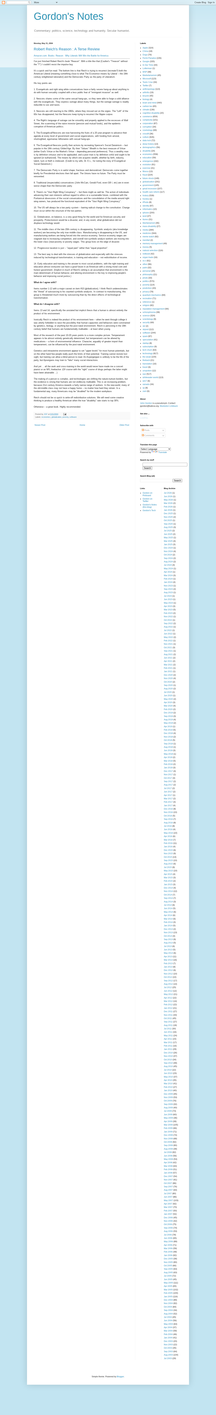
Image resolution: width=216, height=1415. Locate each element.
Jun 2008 (168, 1156)
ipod (145, 216)
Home (82, 425)
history (146, 195)
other (145, 264)
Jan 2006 (168, 1255)
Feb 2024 (168, 579)
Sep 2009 (168, 1104)
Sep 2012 (168, 980)
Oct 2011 (168, 1018)
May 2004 (168, 1324)
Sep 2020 (168, 685)
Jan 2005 (168, 1296)
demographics (149, 147)
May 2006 (168, 1241)
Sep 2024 (168, 558)
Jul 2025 (168, 530)
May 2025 (168, 537)
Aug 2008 (168, 1149)
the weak (147, 357)
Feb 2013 (168, 963)
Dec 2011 (168, 1011)
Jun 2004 (168, 1320)
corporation (148, 123)
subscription (148, 346)
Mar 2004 (168, 1331)
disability (147, 151)
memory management (153, 243)
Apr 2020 (168, 702)
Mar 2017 (168, 798)
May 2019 (168, 723)
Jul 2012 (168, 987)
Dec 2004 (168, 1300)
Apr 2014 (168, 915)
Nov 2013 (168, 932)
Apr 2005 (168, 1286)
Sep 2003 (168, 1351)
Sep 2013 (168, 939)
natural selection (150, 250)
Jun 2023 (168, 599)
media (145, 230)
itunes (145, 219)
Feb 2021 (168, 668)
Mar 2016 (168, 840)
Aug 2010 (168, 1066)
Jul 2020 (168, 692)
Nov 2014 (168, 891)
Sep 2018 (168, 744)
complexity (147, 120)
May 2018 (168, 754)
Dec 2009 (168, 1094)
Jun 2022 (168, 634)
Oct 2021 (168, 647)
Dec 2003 (168, 1341)
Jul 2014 (168, 905)
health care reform (151, 192)
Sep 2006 (168, 1228)
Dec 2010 (168, 1053)
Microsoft (147, 78)
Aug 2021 (168, 654)
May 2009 (168, 1118)
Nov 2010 (168, 1056)
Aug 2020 (168, 688)
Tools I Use (148, 82)
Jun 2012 (168, 991)
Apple (145, 48)
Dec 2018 (168, 733)
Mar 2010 (168, 1083)
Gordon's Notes (68, 16)
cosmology (148, 130)
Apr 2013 (168, 956)
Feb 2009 (168, 1128)
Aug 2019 (168, 719)
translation (147, 364)
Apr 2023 (168, 606)
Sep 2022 (168, 623)
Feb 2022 (168, 640)
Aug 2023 (168, 592)
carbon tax (147, 106)
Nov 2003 (168, 1344)
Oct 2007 (168, 1183)
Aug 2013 (168, 943)
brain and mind (149, 103)
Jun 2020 (168, 695)
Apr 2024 (168, 572)
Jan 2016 (168, 846)
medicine (147, 233)
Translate (162, 452)
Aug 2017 (168, 785)
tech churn (147, 350)
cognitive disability (151, 113)
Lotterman (147, 68)
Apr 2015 (168, 874)
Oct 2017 (168, 778)
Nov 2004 (168, 1303)
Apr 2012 (168, 998)
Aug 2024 (168, 561)
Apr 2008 (168, 1162)
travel (145, 367)
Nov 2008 (168, 1138)
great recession (150, 188)
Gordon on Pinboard (147, 494)
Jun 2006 (168, 1238)
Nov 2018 (168, 737)
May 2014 (168, 912)
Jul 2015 (168, 867)
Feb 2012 (168, 1004)
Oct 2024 (168, 555)
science (146, 315)
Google (146, 61)
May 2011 (168, 1035)
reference (147, 302)
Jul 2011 (168, 1028)
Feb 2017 (168, 802)
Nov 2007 (168, 1180)
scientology (148, 319)
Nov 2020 (168, 678)
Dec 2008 (168, 1135)
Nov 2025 (168, 517)
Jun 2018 (168, 750)
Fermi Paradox (149, 58)
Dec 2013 (168, 929)
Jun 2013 (168, 949)
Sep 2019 (168, 716)
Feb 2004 (168, 1334)
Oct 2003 (168, 1348)
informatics (148, 209)
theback (146, 360)
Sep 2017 (168, 781)
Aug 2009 (168, 1107)
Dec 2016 (168, 809)
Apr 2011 (168, 1039)
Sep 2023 (168, 589)
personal (147, 271)
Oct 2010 (168, 1059)
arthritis (146, 92)
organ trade (148, 257)
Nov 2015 (168, 853)
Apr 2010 (168, 1080)
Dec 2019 (168, 713)
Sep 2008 (168, 1145)
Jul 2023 (168, 596)
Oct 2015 (168, 857)
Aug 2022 (168, 627)
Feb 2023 (168, 613)
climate (146, 109)
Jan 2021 (168, 671)
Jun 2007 (168, 1197)
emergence (148, 161)
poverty (65, 417)
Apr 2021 (168, 661)
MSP (145, 72)
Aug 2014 (168, 902)
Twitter (145, 85)
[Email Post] (64, 414)
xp (144, 388)
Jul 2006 (168, 1235)
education (147, 157)
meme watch (148, 236)
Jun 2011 (168, 1032)
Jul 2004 (168, 1317)
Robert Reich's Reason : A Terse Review (67, 49)
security (146, 322)
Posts (147, 430)
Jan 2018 (168, 767)
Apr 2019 (168, 726)
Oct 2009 (168, 1101)
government (148, 185)
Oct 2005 (168, 1265)
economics (46, 417)
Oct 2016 (168, 816)
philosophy (148, 274)
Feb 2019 (168, 730)
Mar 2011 (168, 1042)
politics (146, 281)
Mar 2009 (168, 1125)
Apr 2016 (168, 836)
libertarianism (149, 223)
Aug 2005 (168, 1272)
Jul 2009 (168, 1111)
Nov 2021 (168, 644)
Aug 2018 (168, 747)
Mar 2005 (168, 1290)
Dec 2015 (168, 850)
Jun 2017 (168, 792)
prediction (147, 288)
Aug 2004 (168, 1314)
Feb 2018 (168, 764)
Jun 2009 (168, 1114)
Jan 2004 (168, 1338)
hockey (146, 199)
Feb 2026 (168, 507)
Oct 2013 (168, 936)
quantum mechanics (152, 295)
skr (144, 326)
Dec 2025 (168, 513)
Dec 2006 (168, 1217)
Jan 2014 (168, 925)
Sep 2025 (168, 524)
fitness (145, 171)
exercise (146, 168)
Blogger (120, 1376)
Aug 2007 (168, 1190)
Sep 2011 (168, 1022)
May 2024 (168, 568)
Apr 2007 (168, 1204)
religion (146, 305)
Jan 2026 (168, 510)
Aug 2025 (168, 527)
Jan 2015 (168, 884)
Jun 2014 (168, 908)
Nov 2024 (168, 551)
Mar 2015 (168, 877)
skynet (145, 329)
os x (144, 261)
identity (146, 206)
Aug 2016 (168, 823)
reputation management (154, 309)
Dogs (145, 55)
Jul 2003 (168, 1358)
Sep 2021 (168, 651)
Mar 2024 (168, 575)
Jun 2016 (168, 829)
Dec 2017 (168, 771)
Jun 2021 (168, 658)
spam (145, 336)
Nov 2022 (168, 616)
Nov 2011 (168, 1015)
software (73, 417)
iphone (146, 213)
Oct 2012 (168, 977)
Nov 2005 (168, 1262)
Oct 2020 (168, 682)
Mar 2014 (168, 919)
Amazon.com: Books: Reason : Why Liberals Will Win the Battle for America (71, 55)
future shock (148, 178)
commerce (147, 116)
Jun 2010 (168, 1073)
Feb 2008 (168, 1169)
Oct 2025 (168, 520)
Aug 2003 (168, 1355)
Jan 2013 (168, 967)
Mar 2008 (168, 1166)
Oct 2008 (168, 1142)
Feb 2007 (168, 1211)
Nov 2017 (168, 774)
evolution (147, 164)
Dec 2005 (168, 1259)
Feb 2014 (168, 922)
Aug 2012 (168, 984)
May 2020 (168, 699)
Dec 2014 (168, 888)
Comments (149, 435)
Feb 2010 (168, 1087)
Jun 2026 (168, 496)
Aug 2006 (168, 1231)
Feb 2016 (168, 843)
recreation (147, 298)
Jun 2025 (168, 534)
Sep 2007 (168, 1186)
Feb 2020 (168, 709)
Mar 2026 (168, 503)
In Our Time (148, 65)
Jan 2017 (168, 805)
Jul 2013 (168, 946)
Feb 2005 (168, 1293)
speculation (148, 340)
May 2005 (168, 1283)
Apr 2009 (168, 1121)
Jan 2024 (168, 582)
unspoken (147, 370)
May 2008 (168, 1159)
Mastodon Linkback (169, 406)
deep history (148, 144)
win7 (145, 381)
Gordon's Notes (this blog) (150, 506)
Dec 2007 (168, 1176)
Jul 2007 (168, 1193)
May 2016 (168, 833)
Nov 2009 (168, 1097)
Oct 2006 (168, 1224)
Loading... (144, 418)
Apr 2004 (168, 1327)
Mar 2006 (168, 1248)
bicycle (146, 96)
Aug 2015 (168, 864)
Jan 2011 (168, 1049)
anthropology (149, 89)
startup (146, 343)
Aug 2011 (168, 1025)
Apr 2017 (168, 795)
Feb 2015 (168, 881)
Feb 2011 (168, 1046)
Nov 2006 (168, 1221)
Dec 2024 (168, 548)
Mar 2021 (168, 665)
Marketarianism (150, 75)
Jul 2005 (168, 1276)
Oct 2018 (168, 740)
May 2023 (168, 603)
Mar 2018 (168, 761)
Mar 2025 (168, 541)
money (146, 247)
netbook (146, 254)
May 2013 (168, 953)
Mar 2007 (168, 1207)
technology (148, 353)
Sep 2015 (168, 860)
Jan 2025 (168, 544)
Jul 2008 (168, 1152)
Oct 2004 (168, 1307)
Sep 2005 (168, 1269)
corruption (147, 127)
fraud (145, 175)
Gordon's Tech (149, 510)
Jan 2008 (168, 1173)
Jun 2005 (168, 1279)
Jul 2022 (168, 630)
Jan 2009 (168, 1132)
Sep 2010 (168, 1063)
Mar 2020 (168, 706)
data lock (147, 140)
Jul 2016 (168, 826)
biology (146, 99)
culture (146, 137)
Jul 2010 (168, 1070)
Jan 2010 (168, 1090)
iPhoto (145, 202)
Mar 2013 (168, 960)
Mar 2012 (168, 1001)
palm (145, 267)
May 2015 (168, 871)
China (145, 51)
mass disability (149, 226)
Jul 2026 (168, 493)
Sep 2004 (168, 1310)
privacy (146, 292)
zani (144, 391)
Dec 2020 (168, 675)
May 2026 (168, 500)
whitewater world (150, 377)
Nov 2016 (168, 812)
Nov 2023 (168, 586)
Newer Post (40, 425)
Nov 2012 (168, 974)
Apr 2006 (168, 1245)
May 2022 (168, 637)
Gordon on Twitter (147, 500)
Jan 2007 (168, 1214)
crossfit (146, 134)
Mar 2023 (168, 609)
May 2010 (168, 1077)
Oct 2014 (168, 895)
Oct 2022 (168, 620)
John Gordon (146, 403)
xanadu (146, 384)
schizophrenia (149, 312)
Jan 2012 (168, 1008)
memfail (146, 240)
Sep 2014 (168, 898)
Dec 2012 (168, 970)
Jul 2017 (168, 788)
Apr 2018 (168, 757)
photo (145, 278)
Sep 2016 (168, 819)
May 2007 (168, 1200)
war (144, 374)
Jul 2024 (168, 565)
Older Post (124, 425)
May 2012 (168, 994)
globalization (56, 417)
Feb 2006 (168, 1252)
